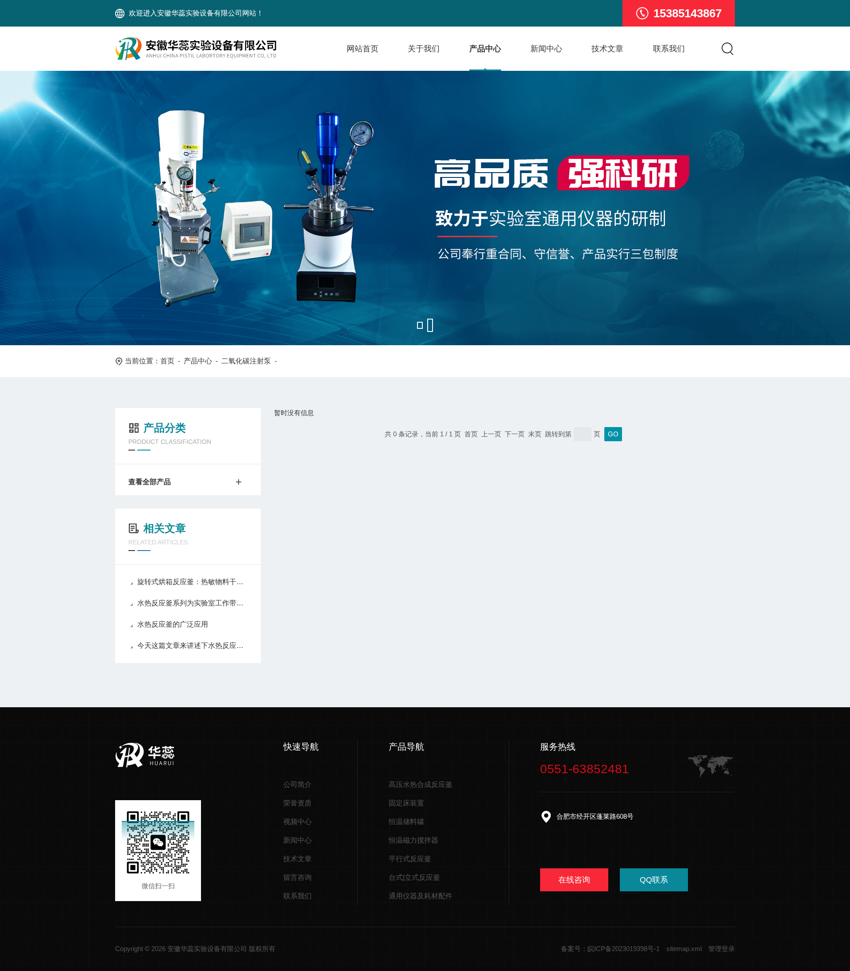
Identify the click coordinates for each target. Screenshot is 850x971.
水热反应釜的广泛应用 (172, 624)
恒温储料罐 (406, 821)
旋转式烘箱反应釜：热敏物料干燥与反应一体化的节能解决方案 (192, 582)
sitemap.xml (684, 948)
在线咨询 (574, 879)
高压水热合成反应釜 (420, 784)
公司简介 (297, 784)
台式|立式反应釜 (414, 877)
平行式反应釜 (410, 859)
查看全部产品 (149, 482)
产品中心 (485, 48)
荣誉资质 (297, 803)
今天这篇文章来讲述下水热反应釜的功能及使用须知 (192, 645)
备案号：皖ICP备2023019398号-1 (610, 948)
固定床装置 (406, 803)
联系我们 (669, 48)
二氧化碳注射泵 (246, 361)
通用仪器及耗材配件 (420, 896)
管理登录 (721, 948)
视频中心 (297, 821)
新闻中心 (546, 48)
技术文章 (607, 48)
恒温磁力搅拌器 (413, 840)
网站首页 (363, 48)
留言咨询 (297, 877)
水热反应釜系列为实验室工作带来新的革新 (192, 603)
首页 (167, 361)
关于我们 (424, 48)
